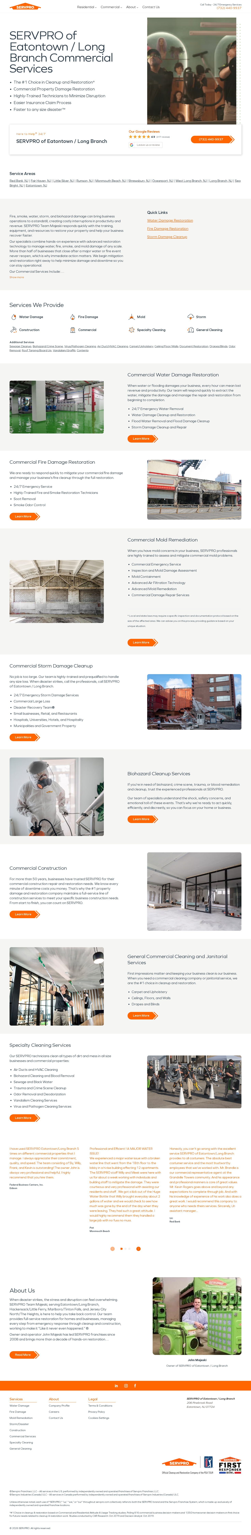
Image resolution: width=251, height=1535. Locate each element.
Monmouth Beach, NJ (110, 181)
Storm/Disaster (19, 1424)
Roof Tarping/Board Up (37, 350)
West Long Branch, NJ (191, 181)
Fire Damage (18, 1411)
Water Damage (19, 1405)
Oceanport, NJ (162, 181)
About (131, 7)
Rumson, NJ (84, 181)
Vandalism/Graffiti (64, 350)
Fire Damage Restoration (167, 228)
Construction (18, 1430)
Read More (23, 1355)
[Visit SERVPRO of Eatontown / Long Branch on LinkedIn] (116, 1385)
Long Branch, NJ (220, 181)
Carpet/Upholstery (141, 346)
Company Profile (59, 1405)
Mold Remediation (21, 1418)
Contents (82, 350)
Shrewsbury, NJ (139, 181)
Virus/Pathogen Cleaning (80, 346)
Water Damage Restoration (170, 220)
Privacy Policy (96, 1411)
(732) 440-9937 (229, 8)
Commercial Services (23, 1436)
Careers (54, 1411)
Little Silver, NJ (63, 181)
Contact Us (151, 7)
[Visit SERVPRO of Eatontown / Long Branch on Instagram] (126, 1386)
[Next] (139, 1249)
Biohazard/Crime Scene (48, 346)
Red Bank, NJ (19, 181)
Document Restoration (194, 346)
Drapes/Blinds (218, 346)
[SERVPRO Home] (25, 6)
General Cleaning (21, 1448)
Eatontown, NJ (36, 185)
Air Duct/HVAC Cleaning (112, 346)
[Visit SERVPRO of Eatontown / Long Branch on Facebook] (135, 1385)
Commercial (110, 7)
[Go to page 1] (122, 1249)
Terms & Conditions (100, 1405)
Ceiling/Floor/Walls (166, 346)
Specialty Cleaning (21, 1442)
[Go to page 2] (126, 1249)
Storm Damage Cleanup (167, 236)
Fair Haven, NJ (41, 181)
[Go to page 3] (129, 1249)
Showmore (17, 277)
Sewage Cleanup (20, 346)
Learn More (141, 438)
